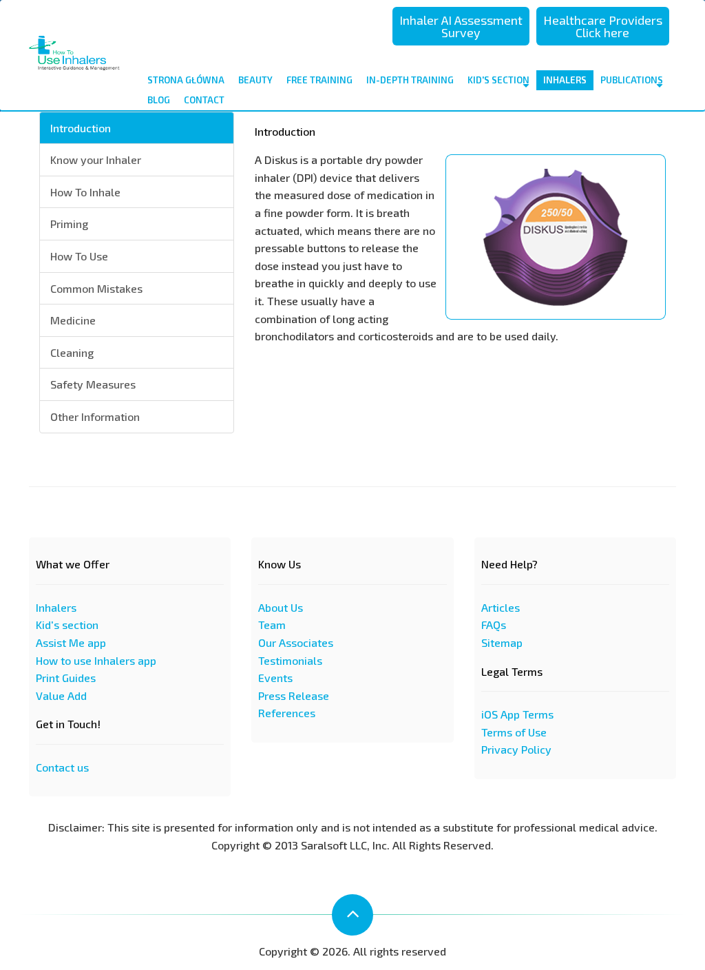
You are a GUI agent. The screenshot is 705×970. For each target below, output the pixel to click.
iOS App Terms (517, 714)
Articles (500, 607)
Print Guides (66, 677)
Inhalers (565, 79)
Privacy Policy (516, 749)
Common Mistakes (96, 288)
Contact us (62, 767)
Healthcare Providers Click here (602, 26)
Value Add (61, 695)
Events (275, 677)
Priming (69, 223)
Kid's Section (498, 79)
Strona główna (185, 79)
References (286, 712)
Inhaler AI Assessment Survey (461, 26)
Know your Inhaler (95, 159)
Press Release (293, 695)
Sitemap (502, 642)
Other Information (95, 416)
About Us (280, 607)
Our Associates (295, 642)
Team (272, 624)
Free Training (319, 79)
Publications (631, 79)
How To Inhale (85, 191)
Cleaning (72, 352)
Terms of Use (514, 732)
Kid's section (67, 624)
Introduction (80, 127)
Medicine (73, 320)
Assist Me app (71, 642)
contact (204, 99)
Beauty (255, 79)
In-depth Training (410, 79)
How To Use (79, 255)
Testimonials (290, 660)
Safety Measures (93, 384)
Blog (158, 99)
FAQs (493, 624)
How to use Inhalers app (96, 660)
